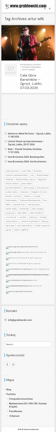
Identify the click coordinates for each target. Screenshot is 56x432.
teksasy (44, 221)
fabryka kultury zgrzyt (25, 179)
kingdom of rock (38, 192)
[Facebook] (7, 364)
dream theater (43, 175)
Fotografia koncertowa (21, 399)
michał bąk (24, 209)
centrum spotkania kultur (17, 175)
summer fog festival (29, 221)
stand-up (33, 217)
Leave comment (28, 70)
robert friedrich (36, 213)
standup (42, 217)
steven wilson (12, 221)
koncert (37, 65)
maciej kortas (19, 205)
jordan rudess (12, 192)
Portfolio (11, 394)
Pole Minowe (15, 411)
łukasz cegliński (21, 230)
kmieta (9, 196)
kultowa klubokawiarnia (30, 200)
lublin (8, 205)
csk (32, 175)
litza (45, 200)
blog (31, 65)
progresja (10, 213)
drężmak (9, 179)
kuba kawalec (11, 200)
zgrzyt (8, 230)
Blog (8, 389)
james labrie (26, 184)
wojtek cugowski (42, 226)
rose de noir (11, 217)
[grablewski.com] (27, 6)
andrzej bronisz (12, 171)
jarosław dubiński (13, 188)
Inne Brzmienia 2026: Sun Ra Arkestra (27, 161)
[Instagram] (13, 364)
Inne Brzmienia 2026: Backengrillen (26, 157)
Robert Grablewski (32, 67)
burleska (38, 171)
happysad (42, 179)
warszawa (10, 226)
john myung (29, 188)
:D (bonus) (14, 416)
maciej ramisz (34, 205)
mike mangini (37, 209)
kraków (27, 196)
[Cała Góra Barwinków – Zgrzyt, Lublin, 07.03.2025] (28, 42)
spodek (22, 217)
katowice (25, 192)
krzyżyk (36, 196)
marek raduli (11, 209)
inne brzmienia (12, 184)
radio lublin (22, 213)
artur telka (26, 171)
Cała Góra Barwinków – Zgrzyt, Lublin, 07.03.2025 (31, 81)
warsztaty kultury (24, 226)
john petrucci (43, 188)
